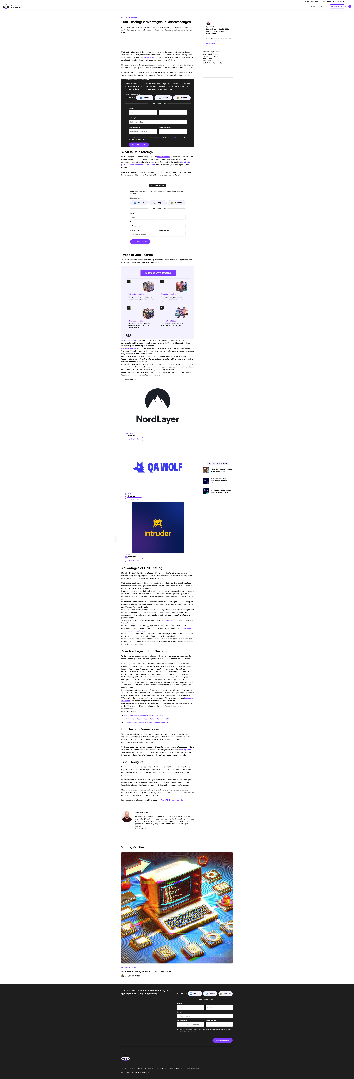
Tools (321, 6)
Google (165, 97)
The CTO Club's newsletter (172, 800)
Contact (322, 1)
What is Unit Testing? (211, 54)
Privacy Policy (179, 137)
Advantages (207, 58)
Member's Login (331, 1)
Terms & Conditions (145, 1069)
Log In (143, 94)
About (307, 1)
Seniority (132, 118)
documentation (168, 620)
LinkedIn (146, 97)
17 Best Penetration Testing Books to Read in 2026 (146, 722)
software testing (164, 157)
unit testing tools (150, 57)
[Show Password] (186, 131)
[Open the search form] (349, 6)
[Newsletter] (115, 538)
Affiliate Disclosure (176, 1069)
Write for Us (314, 1)
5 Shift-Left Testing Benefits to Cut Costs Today (144, 715)
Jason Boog (141, 812)
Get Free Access (337, 6)
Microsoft (183, 97)
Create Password (165, 127)
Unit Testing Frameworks (212, 63)
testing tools (185, 750)
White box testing (129, 340)
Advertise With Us (193, 1069)
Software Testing (129, 17)
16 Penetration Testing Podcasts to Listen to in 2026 (146, 719)
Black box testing (128, 348)
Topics (313, 6)
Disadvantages (208, 61)
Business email (134, 127)
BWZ (133, 1072)
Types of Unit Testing (211, 56)
